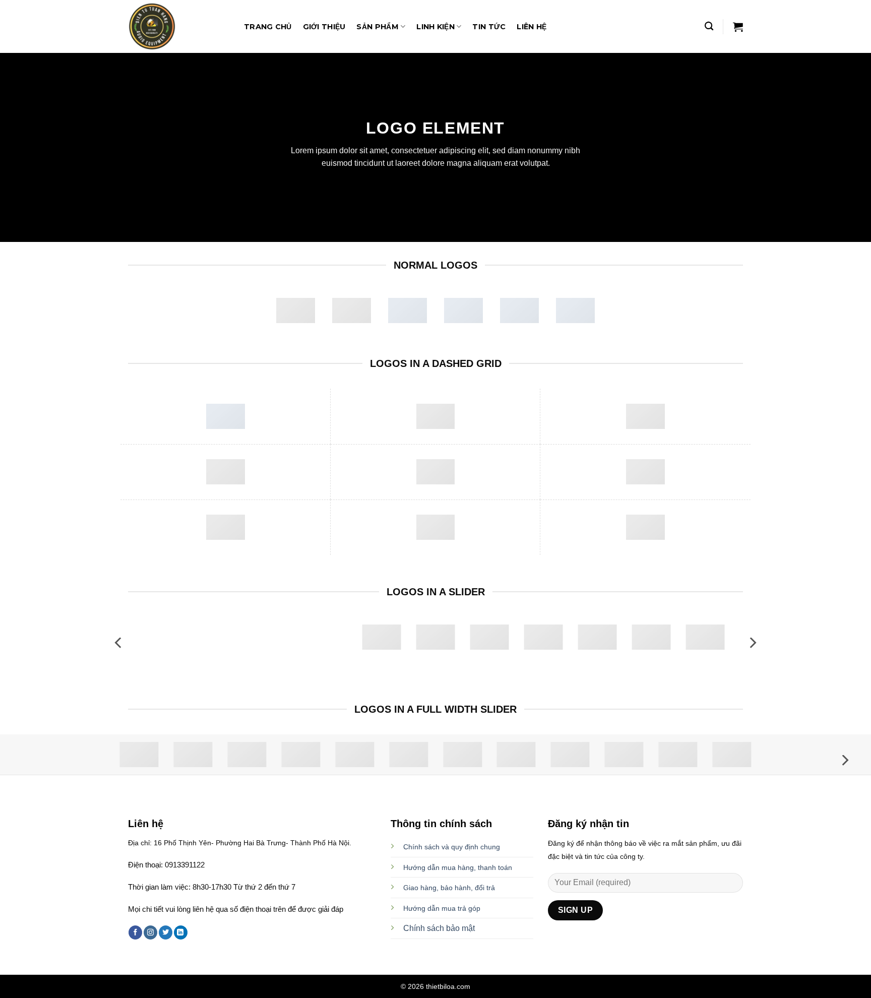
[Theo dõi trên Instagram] (150, 932)
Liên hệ (531, 26)
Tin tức (489, 26)
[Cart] (738, 27)
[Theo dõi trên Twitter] (165, 932)
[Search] (709, 26)
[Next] (752, 643)
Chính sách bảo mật (439, 928)
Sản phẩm (377, 26)
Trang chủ (268, 26)
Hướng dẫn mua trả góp (441, 908)
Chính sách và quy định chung (451, 847)
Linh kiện (435, 26)
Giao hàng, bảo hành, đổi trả (449, 888)
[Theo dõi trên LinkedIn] (181, 932)
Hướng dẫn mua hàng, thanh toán (457, 867)
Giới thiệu (324, 26)
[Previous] (119, 643)
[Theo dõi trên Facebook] (135, 932)
